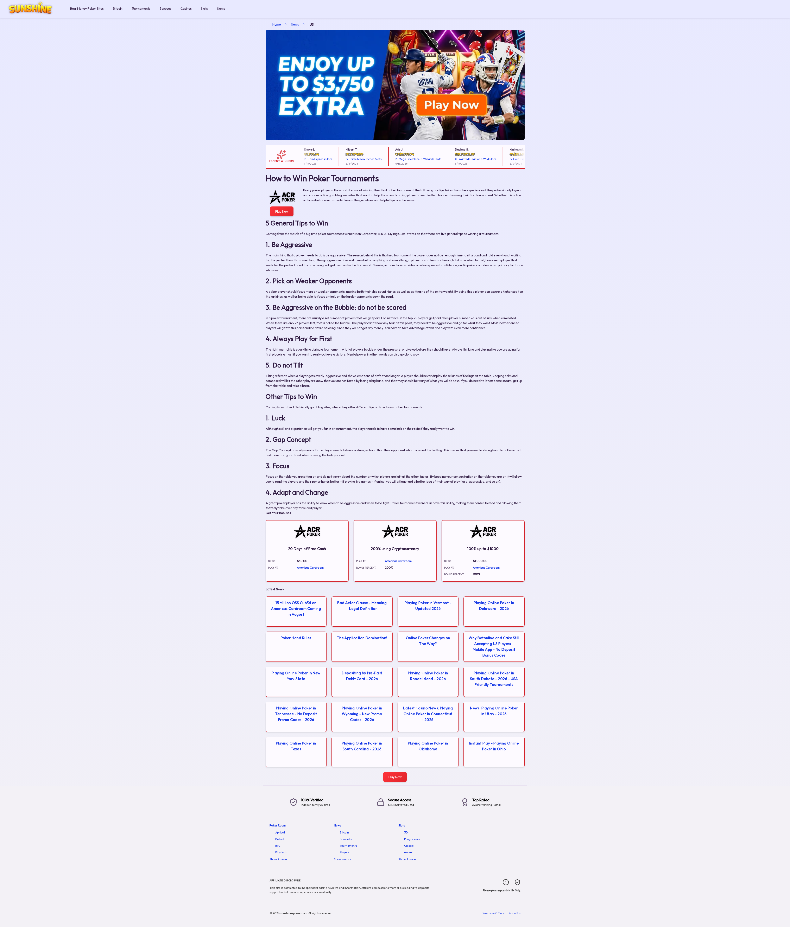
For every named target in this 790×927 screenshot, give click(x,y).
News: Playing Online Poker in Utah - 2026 (494, 711)
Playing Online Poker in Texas (296, 746)
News (221, 8)
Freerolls (346, 839)
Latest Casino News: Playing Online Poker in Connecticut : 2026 (428, 714)
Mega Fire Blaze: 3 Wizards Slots (408, 159)
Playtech (280, 852)
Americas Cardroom (310, 567)
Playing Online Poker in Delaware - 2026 (494, 605)
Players (344, 852)
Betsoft (280, 839)
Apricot (280, 832)
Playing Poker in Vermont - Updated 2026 (428, 605)
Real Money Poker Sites (87, 8)
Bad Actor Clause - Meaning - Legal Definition (362, 605)
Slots (204, 8)
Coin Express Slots (307, 159)
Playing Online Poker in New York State (296, 676)
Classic (408, 846)
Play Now (282, 211)
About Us (515, 913)
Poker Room (278, 825)
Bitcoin (117, 8)
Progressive (412, 839)
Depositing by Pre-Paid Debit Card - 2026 (362, 676)
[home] (34, 15)
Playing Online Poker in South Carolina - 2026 (362, 746)
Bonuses (165, 8)
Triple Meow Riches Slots (353, 159)
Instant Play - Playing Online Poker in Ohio (494, 746)
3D (406, 832)
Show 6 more (342, 859)
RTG (278, 846)
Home (276, 24)
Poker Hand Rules (296, 637)
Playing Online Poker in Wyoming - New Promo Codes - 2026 (362, 714)
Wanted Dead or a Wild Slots (465, 159)
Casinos (186, 8)
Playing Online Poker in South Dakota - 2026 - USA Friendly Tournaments (494, 679)
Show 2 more (278, 859)
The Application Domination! (362, 637)
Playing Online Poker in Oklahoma (428, 746)
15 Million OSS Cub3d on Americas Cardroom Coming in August (296, 608)
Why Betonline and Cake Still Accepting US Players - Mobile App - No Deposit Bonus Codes (494, 646)
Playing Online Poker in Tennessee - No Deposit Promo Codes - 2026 (296, 714)
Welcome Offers (493, 913)
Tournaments (141, 8)
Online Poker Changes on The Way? (428, 640)
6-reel (408, 852)
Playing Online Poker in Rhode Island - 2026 (428, 676)
